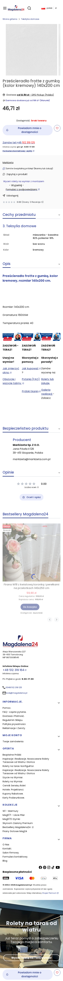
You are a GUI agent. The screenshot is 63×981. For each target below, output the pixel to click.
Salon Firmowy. (11, 852)
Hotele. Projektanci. (13, 789)
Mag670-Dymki (11, 819)
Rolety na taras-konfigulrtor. (18, 766)
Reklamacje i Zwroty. (14, 728)
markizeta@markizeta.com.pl (31, 459)
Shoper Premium (49, 893)
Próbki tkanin (30, 391)
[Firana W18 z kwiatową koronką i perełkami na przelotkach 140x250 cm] (31, 552)
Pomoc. (7, 708)
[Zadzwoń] (50, 337)
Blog (5, 860)
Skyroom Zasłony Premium (18, 823)
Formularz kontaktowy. (15, 856)
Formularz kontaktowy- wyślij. (17, 151)
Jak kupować (30, 368)
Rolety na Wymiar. (13, 781)
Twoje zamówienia (13, 741)
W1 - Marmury (10, 811)
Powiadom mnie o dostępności (29, 130)
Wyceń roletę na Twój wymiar (31, 958)
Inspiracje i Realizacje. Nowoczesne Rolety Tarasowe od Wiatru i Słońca (26, 760)
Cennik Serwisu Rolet (14, 785)
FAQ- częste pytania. (14, 712)
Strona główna (10, 19)
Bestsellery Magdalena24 (17, 827)
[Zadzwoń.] (12, 337)
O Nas (6, 844)
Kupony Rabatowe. (13, 793)
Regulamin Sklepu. (13, 720)
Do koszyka (30, 607)
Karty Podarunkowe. (14, 797)
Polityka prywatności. (14, 724)
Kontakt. (7, 848)
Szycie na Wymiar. (13, 777)
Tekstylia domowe (30, 19)
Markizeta (8, 162)
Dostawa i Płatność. (14, 716)
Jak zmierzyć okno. (11, 370)
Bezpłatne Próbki (12, 754)
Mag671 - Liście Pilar (14, 815)
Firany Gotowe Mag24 (15, 831)
